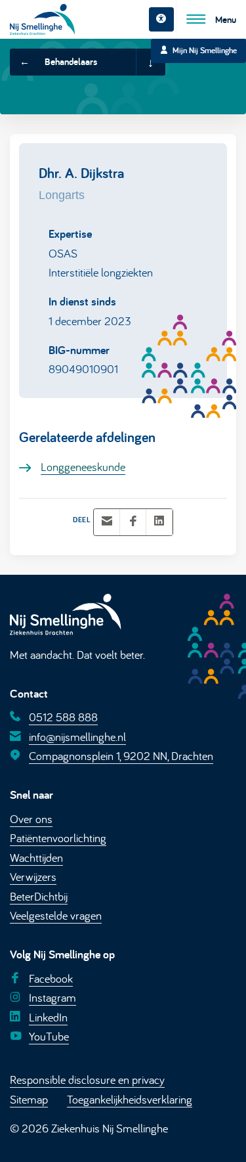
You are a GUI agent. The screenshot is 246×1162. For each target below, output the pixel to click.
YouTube (49, 1036)
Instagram (52, 997)
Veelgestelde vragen (56, 915)
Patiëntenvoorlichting (58, 837)
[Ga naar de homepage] (42, 19)
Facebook (51, 978)
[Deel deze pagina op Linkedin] (159, 522)
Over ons (31, 818)
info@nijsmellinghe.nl (77, 736)
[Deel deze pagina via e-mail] (107, 522)
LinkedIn (48, 1017)
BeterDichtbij (39, 896)
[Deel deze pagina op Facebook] (133, 522)
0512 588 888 (63, 717)
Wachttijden (36, 857)
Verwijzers (33, 876)
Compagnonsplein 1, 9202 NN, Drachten (121, 755)
